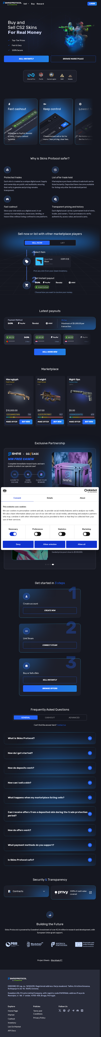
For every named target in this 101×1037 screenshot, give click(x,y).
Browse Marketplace (73, 59)
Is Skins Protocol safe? (21, 860)
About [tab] (82, 498)
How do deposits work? (21, 768)
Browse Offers (49, 688)
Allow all (81, 544)
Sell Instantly (26, 59)
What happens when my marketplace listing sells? (36, 797)
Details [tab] (50, 498)
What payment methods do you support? (31, 845)
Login (92, 4)
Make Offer (11, 422)
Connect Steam (49, 645)
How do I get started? (20, 753)
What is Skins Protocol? (21, 738)
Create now (50, 610)
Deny (18, 544)
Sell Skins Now (49, 352)
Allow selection (50, 544)
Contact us (61, 725)
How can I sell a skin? (19, 782)
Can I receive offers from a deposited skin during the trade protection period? (47, 814)
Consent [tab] (17, 498)
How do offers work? (19, 830)
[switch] (37, 534)
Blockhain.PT (56, 960)
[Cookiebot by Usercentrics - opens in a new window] (86, 491)
